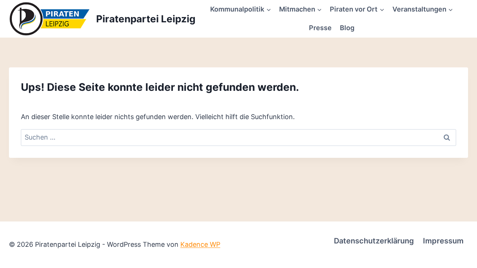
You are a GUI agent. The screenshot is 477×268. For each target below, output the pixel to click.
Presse (320, 28)
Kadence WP (200, 244)
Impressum (443, 240)
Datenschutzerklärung (374, 240)
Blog (347, 28)
